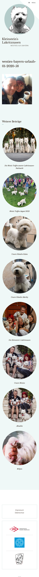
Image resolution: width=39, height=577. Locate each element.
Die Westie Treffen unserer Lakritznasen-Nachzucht (19, 167)
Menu (34, 2)
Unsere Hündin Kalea (20, 254)
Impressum (19, 510)
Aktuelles (19, 426)
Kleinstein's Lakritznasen (11, 40)
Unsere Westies (19, 383)
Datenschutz (19, 513)
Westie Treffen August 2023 (20, 211)
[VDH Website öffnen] (20, 531)
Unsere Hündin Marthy (19, 297)
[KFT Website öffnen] (19, 564)
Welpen (19, 469)
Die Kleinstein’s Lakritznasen (19, 340)
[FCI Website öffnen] (19, 547)
